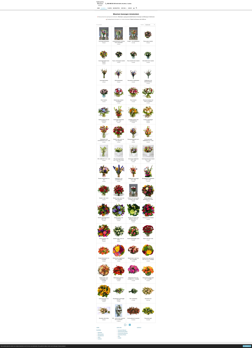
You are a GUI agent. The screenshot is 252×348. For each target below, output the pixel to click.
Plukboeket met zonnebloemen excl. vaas (104, 140)
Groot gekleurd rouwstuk (133, 318)
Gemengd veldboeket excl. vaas (133, 159)
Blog (119, 336)
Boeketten (100, 332)
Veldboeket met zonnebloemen (118, 179)
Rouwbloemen (101, 335)
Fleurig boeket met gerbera (103, 239)
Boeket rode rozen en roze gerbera (118, 140)
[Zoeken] (136, 8)
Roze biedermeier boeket (133, 60)
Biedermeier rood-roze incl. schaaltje (133, 259)
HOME (97, 327)
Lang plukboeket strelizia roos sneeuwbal (119, 42)
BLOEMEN (98, 330)
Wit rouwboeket (133, 298)
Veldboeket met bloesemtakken (148, 81)
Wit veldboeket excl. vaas (104, 158)
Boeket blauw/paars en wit (103, 179)
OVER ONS (119, 327)
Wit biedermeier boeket (148, 60)
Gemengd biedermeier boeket (103, 61)
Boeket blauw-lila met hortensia (104, 120)
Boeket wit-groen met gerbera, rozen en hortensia (133, 219)
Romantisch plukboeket (133, 80)
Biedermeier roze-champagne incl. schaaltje (103, 279)
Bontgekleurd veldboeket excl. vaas (148, 179)
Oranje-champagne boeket (148, 120)
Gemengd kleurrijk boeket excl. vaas (148, 159)
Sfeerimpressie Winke (122, 331)
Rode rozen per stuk (148, 238)
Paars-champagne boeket (118, 60)
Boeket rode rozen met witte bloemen (118, 198)
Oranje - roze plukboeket (133, 41)
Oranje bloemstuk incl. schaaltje (103, 259)
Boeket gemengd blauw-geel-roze (104, 218)
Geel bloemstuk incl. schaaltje (104, 299)
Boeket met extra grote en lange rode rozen (133, 198)
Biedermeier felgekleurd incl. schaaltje (118, 259)
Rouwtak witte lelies (104, 318)
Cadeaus (100, 338)
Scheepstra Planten (122, 334)
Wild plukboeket (119, 80)
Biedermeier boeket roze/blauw (118, 100)
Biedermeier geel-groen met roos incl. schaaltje (148, 259)
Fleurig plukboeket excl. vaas (133, 140)
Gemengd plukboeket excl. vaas (118, 120)
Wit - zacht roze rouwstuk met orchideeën (118, 319)
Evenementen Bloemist (123, 333)
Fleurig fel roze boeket (148, 217)
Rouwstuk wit (148, 298)
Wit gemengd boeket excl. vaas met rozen (118, 159)
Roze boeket (104, 100)
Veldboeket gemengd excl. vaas (133, 179)
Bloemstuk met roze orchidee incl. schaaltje (133, 278)
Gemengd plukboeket (104, 41)
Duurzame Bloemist (122, 330)
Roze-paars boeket (148, 41)
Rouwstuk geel (148, 318)
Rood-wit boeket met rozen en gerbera (148, 100)
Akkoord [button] (247, 346)
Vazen (99, 337)
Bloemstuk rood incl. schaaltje (119, 278)
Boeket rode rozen (103, 198)
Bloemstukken (101, 334)
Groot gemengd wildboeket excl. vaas (148, 140)
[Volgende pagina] (130, 325)
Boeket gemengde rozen (133, 238)
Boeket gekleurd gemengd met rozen (148, 198)
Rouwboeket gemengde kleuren (118, 299)
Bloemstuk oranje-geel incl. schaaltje (148, 278)
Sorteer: (142, 24)
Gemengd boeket (104, 80)
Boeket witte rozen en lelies (118, 239)
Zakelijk (119, 337)
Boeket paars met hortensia (118, 218)
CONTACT (139, 327)
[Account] (134, 8)
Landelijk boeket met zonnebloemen (133, 120)
